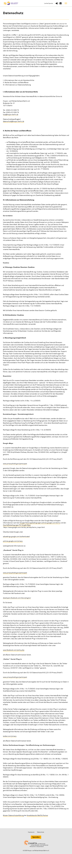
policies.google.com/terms (50, 523)
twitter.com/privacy (9, 736)
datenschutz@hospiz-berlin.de (13, 121)
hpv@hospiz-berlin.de (10, 115)
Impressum (31, 832)
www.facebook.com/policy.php (13, 650)
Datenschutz (40, 832)
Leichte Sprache (48, 3)
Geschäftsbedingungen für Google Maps (17, 525)
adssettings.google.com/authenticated (16, 537)
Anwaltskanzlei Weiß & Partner (37, 815)
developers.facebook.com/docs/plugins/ (17, 598)
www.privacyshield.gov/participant (15, 464)
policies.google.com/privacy (13, 541)
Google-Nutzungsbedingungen (30, 523)
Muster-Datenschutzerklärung (13, 815)
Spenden (36, 837)
